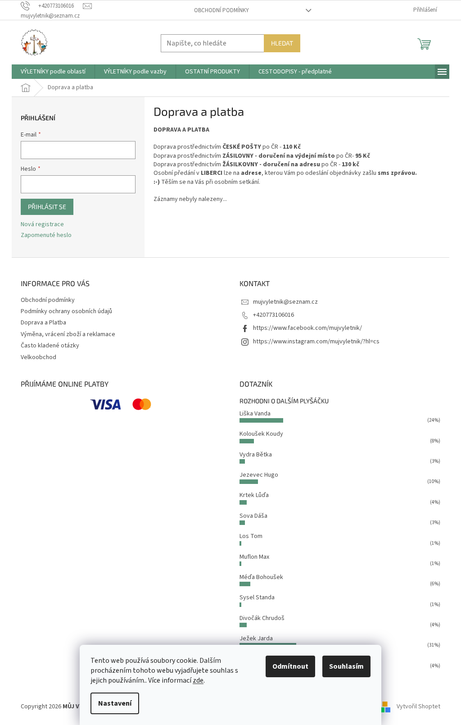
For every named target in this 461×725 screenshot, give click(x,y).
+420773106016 (273, 314)
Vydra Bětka (256, 454)
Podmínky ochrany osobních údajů (66, 311)
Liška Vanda (255, 413)
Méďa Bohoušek (261, 577)
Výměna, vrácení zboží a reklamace (68, 334)
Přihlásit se (47, 206)
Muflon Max (254, 556)
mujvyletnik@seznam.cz (285, 301)
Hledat (282, 43)
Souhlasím (346, 666)
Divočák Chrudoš (262, 618)
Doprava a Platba (43, 322)
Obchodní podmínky (221, 10)
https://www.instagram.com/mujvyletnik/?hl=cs (316, 341)
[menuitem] (53, 71)
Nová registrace (42, 224)
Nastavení (114, 703)
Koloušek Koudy (261, 433)
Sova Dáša (253, 515)
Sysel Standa (257, 597)
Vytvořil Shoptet (418, 706)
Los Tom (251, 536)
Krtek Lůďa (254, 495)
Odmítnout (290, 666)
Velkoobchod (38, 357)
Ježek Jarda (256, 638)
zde (198, 680)
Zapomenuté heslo (46, 235)
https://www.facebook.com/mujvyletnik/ (307, 328)
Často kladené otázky (50, 345)
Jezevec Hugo (259, 474)
